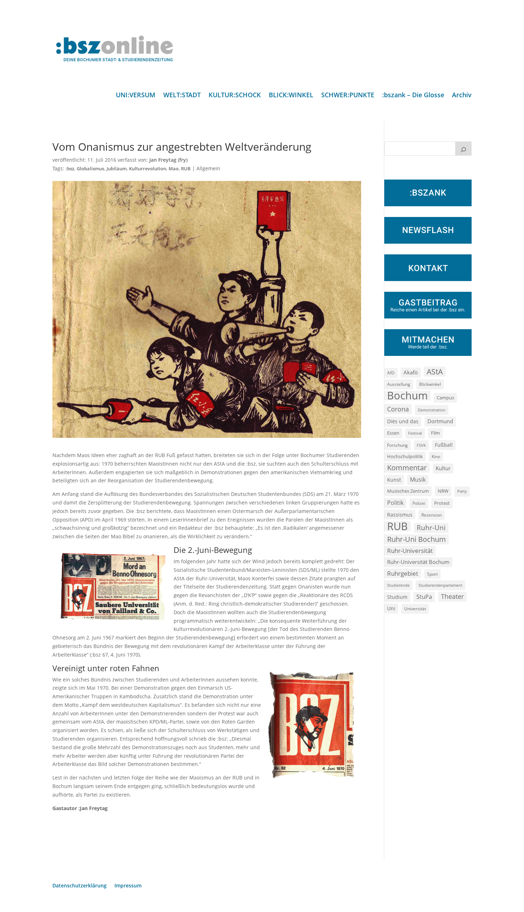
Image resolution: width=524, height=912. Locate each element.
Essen (393, 433)
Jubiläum (117, 169)
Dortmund (440, 421)
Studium (397, 597)
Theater (452, 596)
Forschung (397, 445)
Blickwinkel (430, 384)
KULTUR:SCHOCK (235, 95)
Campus (445, 397)
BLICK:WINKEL (291, 95)
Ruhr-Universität (410, 550)
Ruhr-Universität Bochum (418, 562)
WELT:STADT (182, 95)
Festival (415, 433)
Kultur (443, 468)
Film (435, 433)
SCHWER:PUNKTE (347, 95)
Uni (391, 608)
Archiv (462, 95)
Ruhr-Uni (431, 527)
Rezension (431, 515)
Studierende (398, 585)
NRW (443, 491)
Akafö (411, 372)
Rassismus (399, 514)
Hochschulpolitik (405, 456)
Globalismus (90, 169)
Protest (442, 503)
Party (462, 491)
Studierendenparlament (440, 585)
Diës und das (402, 421)
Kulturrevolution (147, 169)
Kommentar (407, 467)
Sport (432, 574)
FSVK (421, 445)
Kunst (394, 479)
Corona (398, 408)
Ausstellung (398, 384)
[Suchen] (463, 148)
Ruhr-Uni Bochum (416, 539)
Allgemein (208, 168)
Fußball (444, 444)
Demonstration (432, 410)
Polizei (418, 503)
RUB (186, 169)
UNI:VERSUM (135, 95)
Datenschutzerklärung (79, 886)
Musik (418, 479)
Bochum (407, 396)
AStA (435, 372)
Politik (395, 503)
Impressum (128, 886)
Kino (436, 456)
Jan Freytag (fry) (168, 159)
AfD (391, 373)
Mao (174, 169)
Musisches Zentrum (408, 491)
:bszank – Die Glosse (413, 95)
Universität (415, 608)
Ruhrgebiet (402, 573)
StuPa (424, 597)
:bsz (70, 169)
